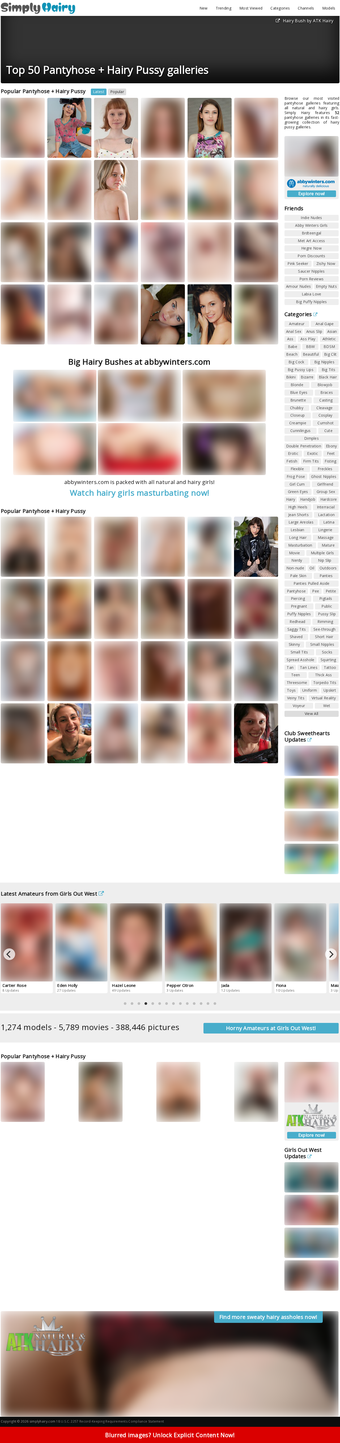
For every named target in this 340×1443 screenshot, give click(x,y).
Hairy (290, 499)
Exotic (312, 453)
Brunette (298, 400)
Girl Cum (297, 484)
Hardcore (328, 499)
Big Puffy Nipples (311, 301)
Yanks (153, 573)
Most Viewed (250, 8)
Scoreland (63, 568)
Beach (292, 354)
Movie (294, 552)
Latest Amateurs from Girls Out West (49, 893)
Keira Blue (154, 269)
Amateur (296, 323)
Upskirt (330, 690)
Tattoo (330, 667)
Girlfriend (325, 484)
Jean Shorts (298, 514)
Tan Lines (308, 667)
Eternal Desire (159, 336)
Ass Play (307, 338)
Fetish (291, 461)
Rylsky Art (249, 274)
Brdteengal (311, 233)
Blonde (297, 384)
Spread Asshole (300, 659)
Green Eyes (298, 491)
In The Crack (111, 336)
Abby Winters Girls (311, 225)
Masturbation (300, 545)
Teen (295, 674)
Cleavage (324, 407)
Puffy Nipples (299, 613)
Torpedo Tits (325, 682)
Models (328, 8)
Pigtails (325, 598)
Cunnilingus (300, 430)
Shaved (296, 636)
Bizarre (307, 377)
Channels (306, 8)
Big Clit (330, 354)
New (203, 8)
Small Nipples (322, 644)
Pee (315, 591)
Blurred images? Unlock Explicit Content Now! (170, 1435)
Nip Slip (324, 560)
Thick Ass (323, 674)
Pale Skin (298, 575)
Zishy (12, 279)
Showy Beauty (206, 149)
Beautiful (311, 354)
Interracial (326, 506)
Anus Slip (314, 331)
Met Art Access (311, 240)
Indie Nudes (311, 217)
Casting (326, 400)
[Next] (331, 954)
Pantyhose (296, 591)
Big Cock (296, 361)
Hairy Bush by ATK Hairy (308, 21)
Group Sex (326, 491)
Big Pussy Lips (300, 369)
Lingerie (325, 529)
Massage (326, 537)
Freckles (325, 468)
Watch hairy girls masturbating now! (139, 492)
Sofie (244, 1109)
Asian (332, 331)
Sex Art (33, 212)
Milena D (13, 212)
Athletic (329, 338)
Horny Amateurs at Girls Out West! (271, 1028)
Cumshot (325, 422)
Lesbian (297, 529)
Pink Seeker (297, 263)
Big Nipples (324, 361)
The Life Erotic (66, 336)
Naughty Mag (252, 1113)
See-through (324, 629)
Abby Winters (18, 149)
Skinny (294, 644)
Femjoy (220, 693)
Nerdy (296, 560)
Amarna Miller (17, 274)
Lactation (326, 514)
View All (311, 713)
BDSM (329, 346)
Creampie (297, 422)
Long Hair (298, 537)
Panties (326, 575)
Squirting (328, 659)
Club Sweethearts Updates (307, 736)
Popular (117, 91)
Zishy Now (325, 263)
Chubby (296, 407)
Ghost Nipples (323, 476)
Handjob (307, 499)
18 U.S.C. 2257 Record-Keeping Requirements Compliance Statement (110, 1421)
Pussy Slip (327, 613)
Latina (328, 522)
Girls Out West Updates (303, 1153)
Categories (280, 8)
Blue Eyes (299, 392)
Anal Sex (293, 331)
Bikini (291, 377)
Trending (223, 8)
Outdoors (328, 567)
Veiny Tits (295, 697)
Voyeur (299, 705)
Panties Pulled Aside (312, 583)
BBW (310, 346)
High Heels (297, 506)
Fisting (330, 461)
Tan (290, 667)
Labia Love (311, 294)
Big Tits (328, 369)
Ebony (331, 445)
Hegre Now (311, 248)
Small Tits (299, 652)
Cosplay (325, 415)
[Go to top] (325, 1425)
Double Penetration (303, 445)
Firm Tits (311, 461)
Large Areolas (300, 522)
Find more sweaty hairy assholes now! (268, 1316)
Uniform (309, 690)
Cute (328, 430)
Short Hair (324, 636)
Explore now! (311, 194)
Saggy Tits (296, 629)
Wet (326, 705)
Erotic (293, 453)
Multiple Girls (322, 552)
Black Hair (328, 377)
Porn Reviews (311, 278)
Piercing (298, 598)
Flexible (297, 468)
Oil (311, 567)
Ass (290, 338)
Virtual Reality (324, 697)
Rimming (325, 621)
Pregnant (299, 606)
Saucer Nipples (311, 271)
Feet (331, 453)
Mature (328, 545)
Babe (292, 346)
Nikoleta (199, 693)
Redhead (297, 621)
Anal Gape (325, 323)
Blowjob (324, 384)
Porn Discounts (311, 255)
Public (326, 606)
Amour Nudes (298, 286)
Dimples (311, 438)
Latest (98, 91)
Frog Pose (296, 476)
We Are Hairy (112, 693)
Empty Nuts (326, 286)
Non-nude (295, 567)
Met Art (154, 274)
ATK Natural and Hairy (111, 148)
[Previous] (9, 954)
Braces (326, 392)
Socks (327, 652)
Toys (291, 690)
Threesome (297, 682)
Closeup (297, 415)
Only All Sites (174, 1113)
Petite (331, 591)
